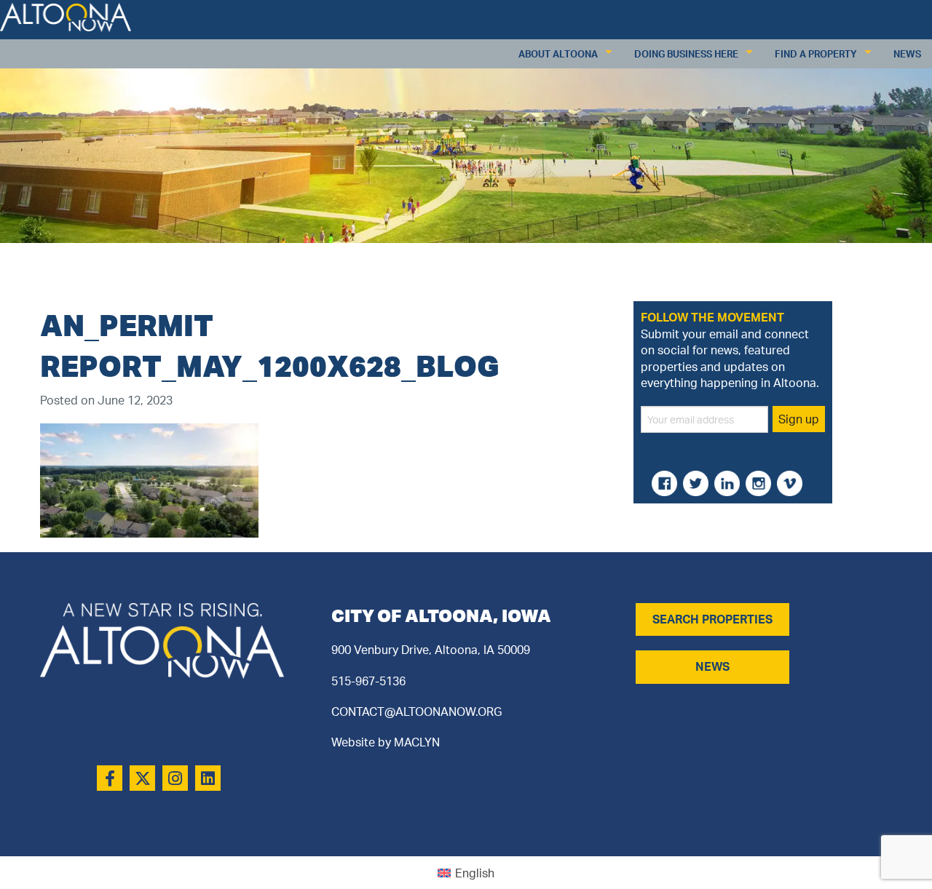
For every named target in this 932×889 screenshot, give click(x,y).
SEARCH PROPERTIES (712, 619)
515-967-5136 (368, 681)
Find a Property (816, 54)
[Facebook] (109, 778)
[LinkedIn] (208, 778)
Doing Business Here (686, 54)
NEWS (712, 666)
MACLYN (417, 742)
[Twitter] (142, 778)
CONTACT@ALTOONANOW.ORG (416, 711)
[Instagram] (175, 778)
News (907, 54)
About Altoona (558, 54)
